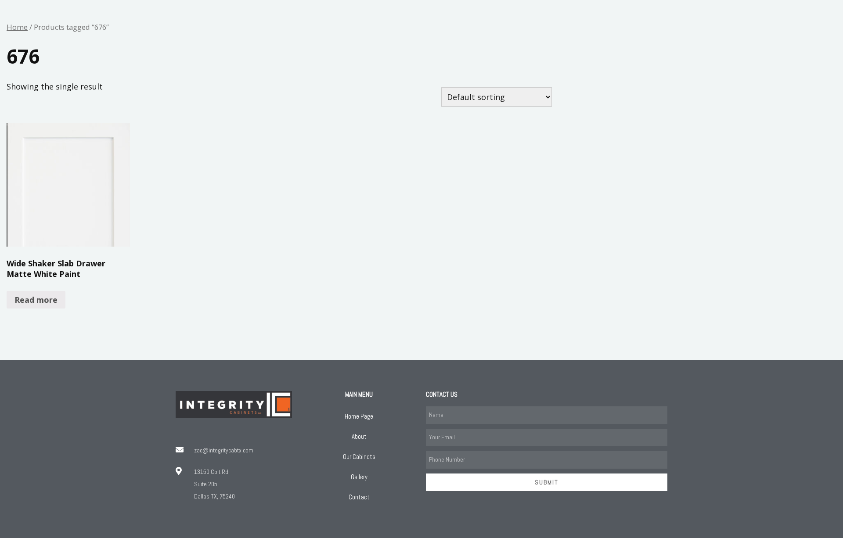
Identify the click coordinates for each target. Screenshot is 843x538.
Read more (36, 299)
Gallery (359, 477)
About (359, 436)
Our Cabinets (359, 456)
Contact (359, 497)
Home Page (359, 416)
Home (17, 27)
